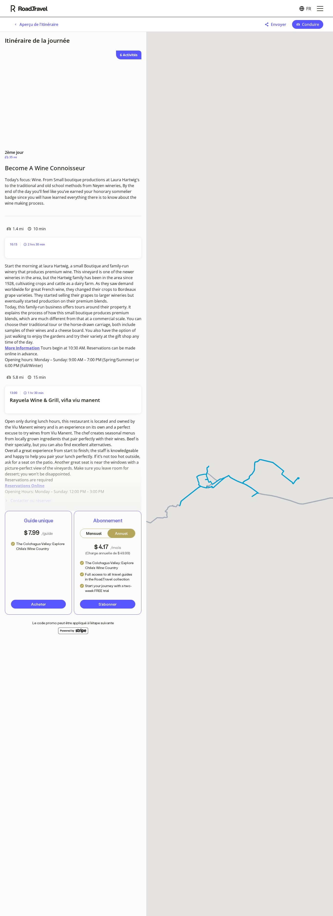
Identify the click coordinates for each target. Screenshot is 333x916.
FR (308, 8)
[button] (275, 24)
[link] (36, 24)
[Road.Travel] (29, 8)
